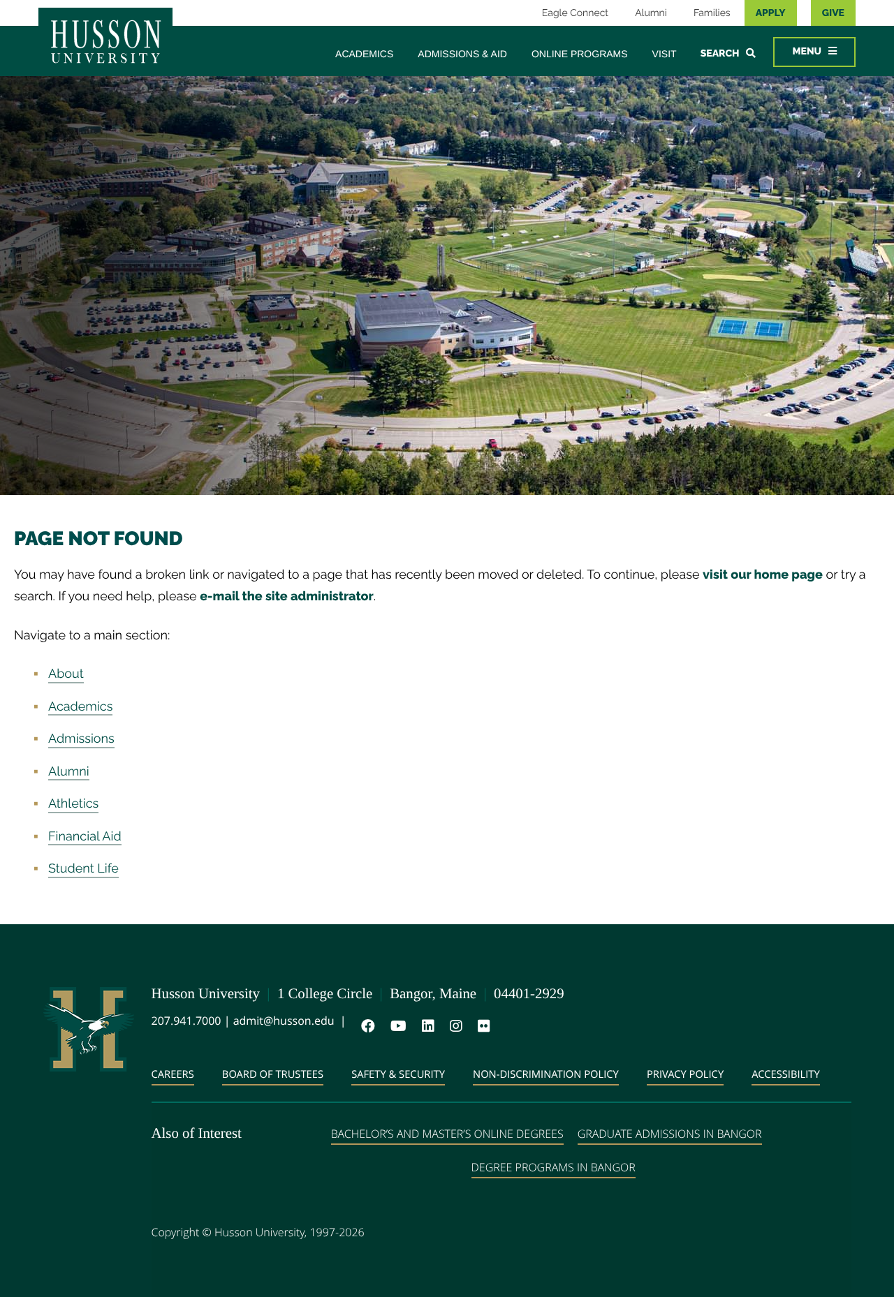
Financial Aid (85, 836)
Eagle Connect (575, 13)
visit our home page (763, 575)
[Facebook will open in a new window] (365, 1026)
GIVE (833, 13)
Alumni (651, 13)
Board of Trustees (272, 1074)
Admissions (81, 739)
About (66, 674)
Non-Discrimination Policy (546, 1074)
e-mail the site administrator (287, 596)
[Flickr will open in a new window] (481, 1026)
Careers (173, 1074)
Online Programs (580, 53)
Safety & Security (398, 1074)
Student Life (83, 868)
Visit (664, 53)
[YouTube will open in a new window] (395, 1026)
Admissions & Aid (462, 53)
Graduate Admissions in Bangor (670, 1133)
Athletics (73, 803)
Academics (364, 53)
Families (712, 13)
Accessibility (786, 1074)
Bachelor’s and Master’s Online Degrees (447, 1133)
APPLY (771, 13)
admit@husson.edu (284, 1020)
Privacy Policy (685, 1074)
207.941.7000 (186, 1020)
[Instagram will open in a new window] (453, 1026)
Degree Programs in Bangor (553, 1167)
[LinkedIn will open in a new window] (425, 1026)
